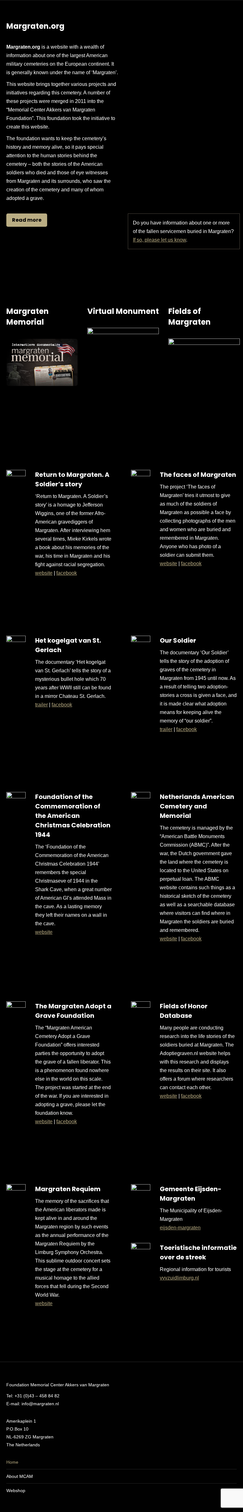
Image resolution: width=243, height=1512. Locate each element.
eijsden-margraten (180, 1227)
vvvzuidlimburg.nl (179, 1278)
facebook (66, 573)
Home (12, 1462)
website (44, 573)
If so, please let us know (159, 240)
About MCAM (19, 1476)
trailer (41, 704)
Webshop (15, 1490)
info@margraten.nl (40, 1403)
